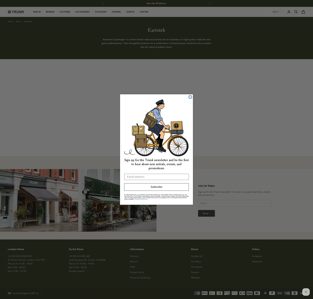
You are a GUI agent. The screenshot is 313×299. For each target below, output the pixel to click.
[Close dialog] (190, 97)
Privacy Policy (138, 199)
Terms (146, 199)
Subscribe (156, 187)
